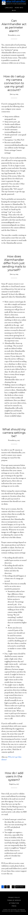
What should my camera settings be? (14, 433)
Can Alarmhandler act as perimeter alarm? (14, 26)
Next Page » (20, 886)
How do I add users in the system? (14, 776)
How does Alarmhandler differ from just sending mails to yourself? (14, 263)
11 (13, 886)
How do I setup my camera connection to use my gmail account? (14, 83)
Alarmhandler (14, 3)
